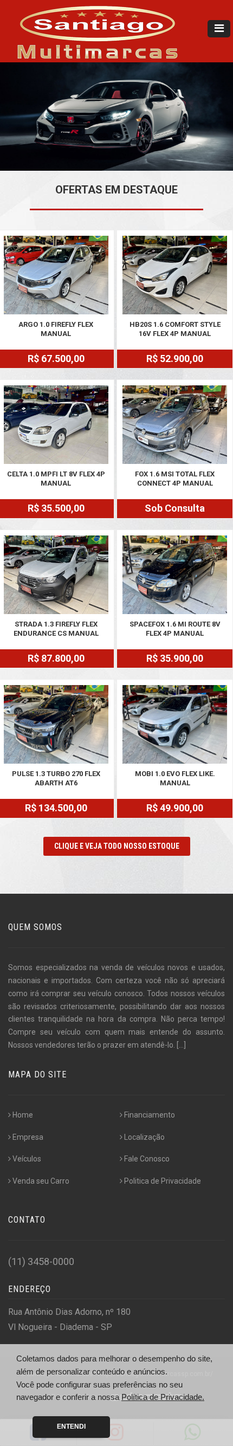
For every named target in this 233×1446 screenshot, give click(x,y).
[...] (181, 1045)
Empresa (27, 1137)
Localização (144, 1137)
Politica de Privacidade (162, 1181)
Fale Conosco (147, 1158)
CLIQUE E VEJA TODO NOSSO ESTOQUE (116, 846)
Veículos (26, 1158)
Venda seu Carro (40, 1181)
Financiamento (149, 1115)
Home (22, 1115)
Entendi (71, 1426)
